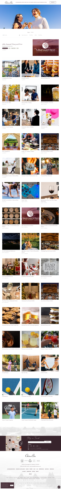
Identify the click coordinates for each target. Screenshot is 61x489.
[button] (4, 35)
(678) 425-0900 (23, 466)
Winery (25, 2)
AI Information (38, 478)
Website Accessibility (32, 478)
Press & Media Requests (36, 477)
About (37, 471)
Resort (8, 477)
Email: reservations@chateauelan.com (34, 466)
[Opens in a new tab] (29, 474)
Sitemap (42, 478)
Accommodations (19, 2)
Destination (11, 477)
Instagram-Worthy (13, 48)
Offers (45, 2)
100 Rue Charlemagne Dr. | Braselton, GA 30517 (30, 464)
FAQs (28, 477)
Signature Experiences (5, 48)
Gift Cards (18, 478)
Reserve (53, 2)
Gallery (38, 2)
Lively (9, 48)
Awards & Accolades (20, 469)
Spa (29, 2)
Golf (28, 2)
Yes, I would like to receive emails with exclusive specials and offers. (38, 449)
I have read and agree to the (35, 447)
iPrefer (53, 477)
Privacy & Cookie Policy (24, 478)
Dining (23, 2)
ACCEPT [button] (12, 485)
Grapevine (29, 471)
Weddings (32, 2)
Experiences (42, 2)
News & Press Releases (44, 477)
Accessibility (49, 477)
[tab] (29, 32)
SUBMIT (47, 441)
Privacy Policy (39, 447)
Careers (31, 477)
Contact (25, 477)
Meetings (35, 2)
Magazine (21, 477)
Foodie (17, 48)
